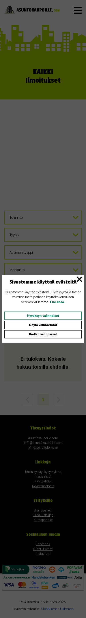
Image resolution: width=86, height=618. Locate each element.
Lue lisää (57, 302)
